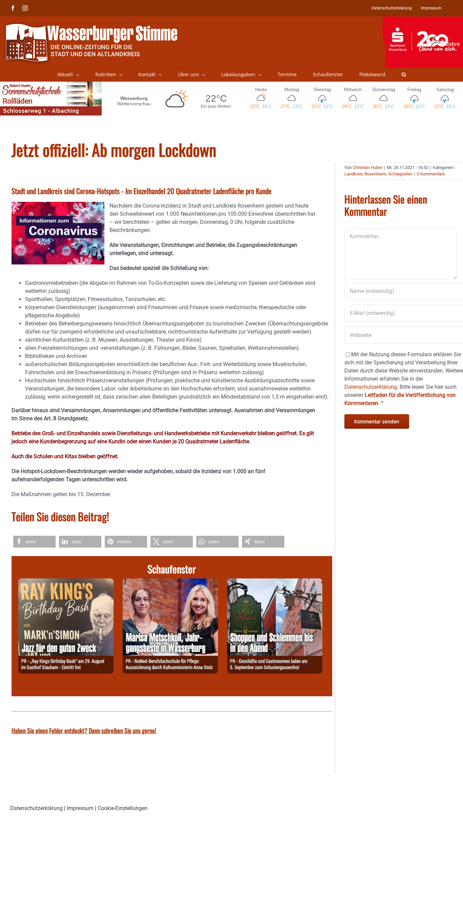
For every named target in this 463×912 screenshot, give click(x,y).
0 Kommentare (431, 173)
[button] (404, 74)
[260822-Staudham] (66, 582)
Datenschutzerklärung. (371, 387)
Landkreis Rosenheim (365, 173)
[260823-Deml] (274, 582)
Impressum (80, 808)
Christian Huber (367, 167)
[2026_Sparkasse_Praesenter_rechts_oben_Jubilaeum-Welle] (422, 20)
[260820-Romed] (170, 582)
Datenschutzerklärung (36, 808)
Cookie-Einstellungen (122, 808)
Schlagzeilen (400, 173)
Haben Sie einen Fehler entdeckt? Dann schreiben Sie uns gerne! (84, 730)
